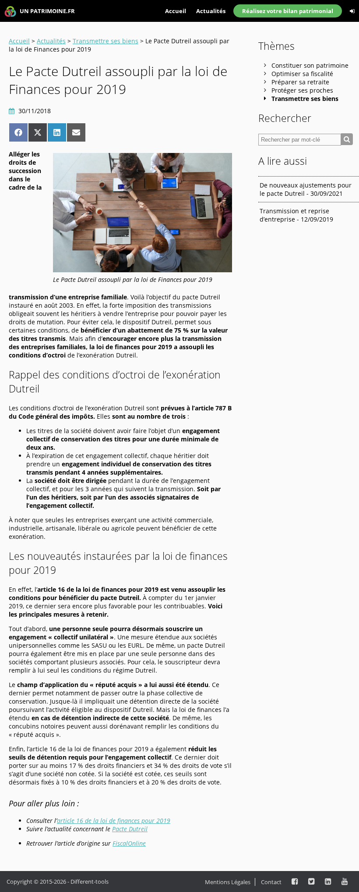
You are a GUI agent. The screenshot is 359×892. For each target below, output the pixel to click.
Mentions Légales (227, 882)
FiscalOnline (129, 843)
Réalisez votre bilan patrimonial (287, 11)
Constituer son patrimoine (309, 65)
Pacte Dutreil (130, 829)
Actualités (210, 11)
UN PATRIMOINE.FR (46, 11)
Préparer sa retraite (300, 82)
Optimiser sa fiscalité (302, 73)
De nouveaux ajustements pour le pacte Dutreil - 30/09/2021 (306, 189)
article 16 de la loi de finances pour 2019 (113, 820)
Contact (271, 882)
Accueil (175, 11)
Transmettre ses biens (105, 41)
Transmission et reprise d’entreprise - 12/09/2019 (296, 215)
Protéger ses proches (302, 90)
